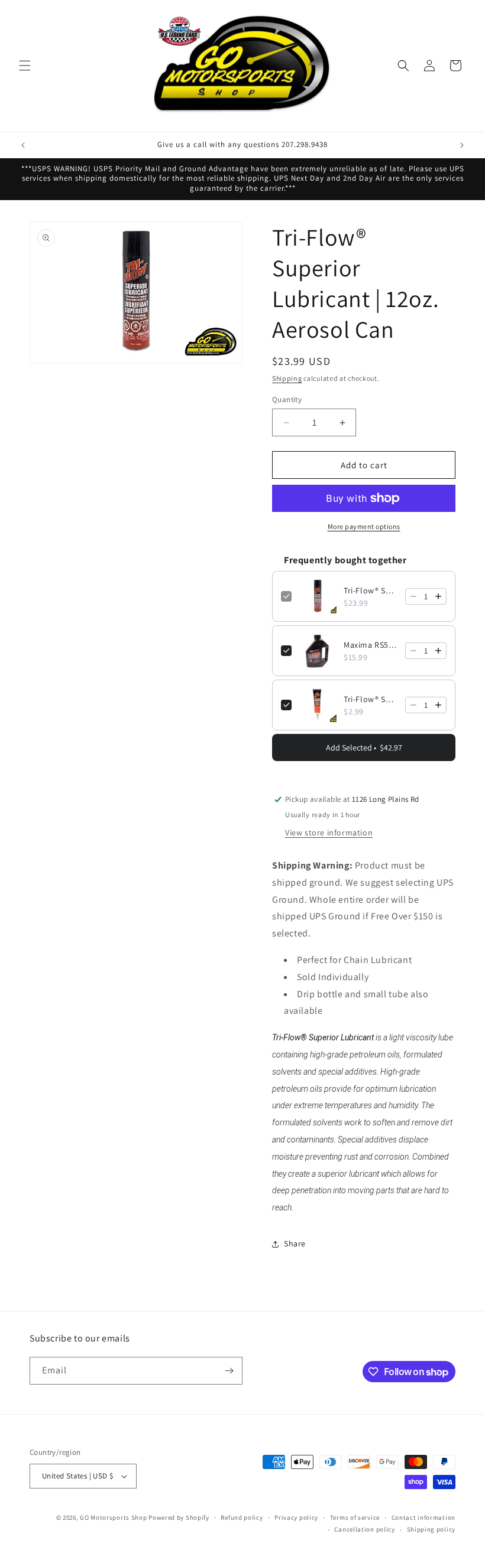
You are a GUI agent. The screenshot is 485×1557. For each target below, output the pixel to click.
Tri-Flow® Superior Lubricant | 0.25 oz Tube (371, 699)
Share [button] (295, 1243)
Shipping (287, 378)
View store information (329, 832)
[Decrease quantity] (413, 596)
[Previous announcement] (23, 145)
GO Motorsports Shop (113, 1517)
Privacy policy (296, 1517)
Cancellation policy (364, 1529)
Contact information (423, 1517)
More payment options (364, 526)
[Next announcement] (462, 145)
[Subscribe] (229, 1371)
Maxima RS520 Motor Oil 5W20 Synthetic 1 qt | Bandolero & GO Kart (371, 644)
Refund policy (242, 1517)
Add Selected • (364, 747)
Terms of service (355, 1517)
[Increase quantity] (438, 596)
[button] (25, 66)
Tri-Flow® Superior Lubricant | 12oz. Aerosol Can (371, 590)
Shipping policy (431, 1529)
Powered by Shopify (178, 1517)
